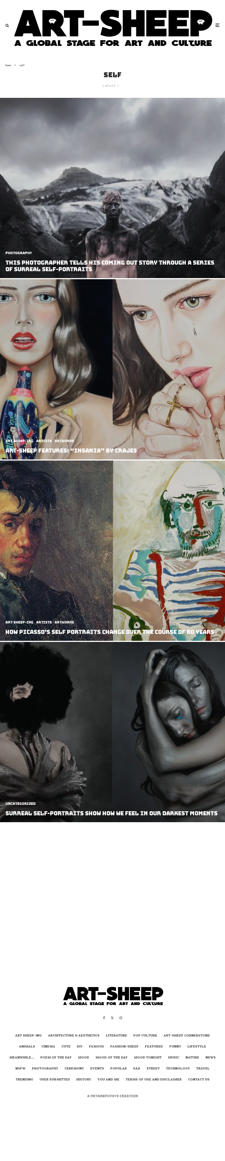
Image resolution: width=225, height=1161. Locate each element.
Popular (118, 1069)
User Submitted (55, 1080)
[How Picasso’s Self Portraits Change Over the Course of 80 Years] (112, 551)
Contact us (199, 1080)
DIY (80, 1047)
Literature (116, 1036)
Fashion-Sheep (124, 1047)
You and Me (108, 1080)
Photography (45, 1069)
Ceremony (74, 1069)
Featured (154, 1047)
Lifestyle (196, 1047)
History (83, 1080)
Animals (27, 1047)
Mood (83, 1058)
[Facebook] (104, 1017)
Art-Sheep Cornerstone (187, 1036)
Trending (24, 1080)
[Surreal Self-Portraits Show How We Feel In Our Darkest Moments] (112, 732)
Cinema (48, 1047)
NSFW (20, 1069)
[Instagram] (121, 1017)
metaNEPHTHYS (105, 1096)
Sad (136, 1069)
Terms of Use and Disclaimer (154, 1080)
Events (97, 1069)
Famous (96, 1047)
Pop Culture (145, 1036)
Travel (203, 1069)
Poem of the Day (56, 1058)
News (211, 1058)
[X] (112, 1017)
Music (173, 1058)
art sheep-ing (28, 1036)
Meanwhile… (21, 1058)
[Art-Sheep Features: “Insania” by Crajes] (112, 369)
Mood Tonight (148, 1058)
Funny (175, 1047)
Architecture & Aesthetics (74, 1036)
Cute (66, 1047)
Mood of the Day (111, 1058)
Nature (192, 1058)
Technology (178, 1069)
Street (153, 1069)
